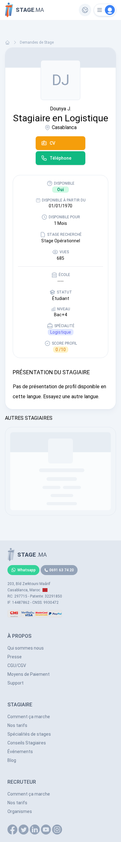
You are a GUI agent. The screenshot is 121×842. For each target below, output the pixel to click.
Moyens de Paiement (28, 674)
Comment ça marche (28, 716)
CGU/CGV (16, 665)
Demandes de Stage (37, 42)
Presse (14, 656)
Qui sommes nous (25, 648)
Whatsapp (26, 570)
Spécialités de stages (29, 734)
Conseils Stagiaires (26, 742)
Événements (20, 751)
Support (15, 682)
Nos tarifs (17, 725)
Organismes (19, 811)
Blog (11, 760)
